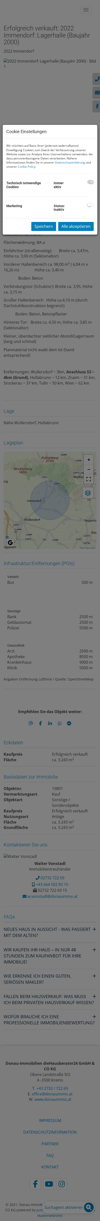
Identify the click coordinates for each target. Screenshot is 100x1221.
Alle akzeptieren (76, 226)
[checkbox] (90, 182)
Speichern (43, 226)
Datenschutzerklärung (70, 162)
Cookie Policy (26, 167)
